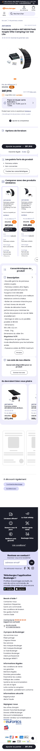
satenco (28, 111)
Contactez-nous (10, 602)
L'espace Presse (10, 640)
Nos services (8, 643)
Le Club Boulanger (10, 651)
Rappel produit (9, 697)
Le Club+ (19, 95)
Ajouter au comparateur (20, 121)
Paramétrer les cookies (12, 677)
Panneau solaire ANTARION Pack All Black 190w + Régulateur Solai (13, 408)
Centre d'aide (9, 614)
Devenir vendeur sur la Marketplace (17, 718)
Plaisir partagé (9, 638)
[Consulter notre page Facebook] (24, 569)
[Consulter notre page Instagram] (32, 569)
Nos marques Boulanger (13, 645)
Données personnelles (12, 674)
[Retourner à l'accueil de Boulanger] (9, 8)
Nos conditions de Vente (13, 667)
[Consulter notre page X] (28, 569)
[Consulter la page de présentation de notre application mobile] (9, 588)
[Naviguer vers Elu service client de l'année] (19, 728)
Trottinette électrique (14, 484)
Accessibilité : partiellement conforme (18, 690)
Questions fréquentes (12, 604)
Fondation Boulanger (12, 653)
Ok (32, 562)
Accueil (4, 21)
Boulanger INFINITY (11, 658)
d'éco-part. (33, 92)
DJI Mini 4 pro (11, 488)
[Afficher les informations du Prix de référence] (16, 84)
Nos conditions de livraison (14, 609)
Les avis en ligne (10, 685)
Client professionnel (11, 656)
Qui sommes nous (11, 635)
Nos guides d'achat (11, 612)
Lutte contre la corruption (14, 687)
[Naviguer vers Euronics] (19, 721)
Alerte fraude (9, 699)
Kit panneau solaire (16, 21)
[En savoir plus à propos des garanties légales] (28, 151)
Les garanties (9, 669)
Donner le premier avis (20, 38)
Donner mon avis (19, 373)
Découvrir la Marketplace (13, 715)
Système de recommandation (15, 682)
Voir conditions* (19, 545)
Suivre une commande (12, 607)
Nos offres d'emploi (11, 707)
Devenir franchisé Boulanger (14, 710)
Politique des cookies (12, 679)
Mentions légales (10, 672)
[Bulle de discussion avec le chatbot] (32, 738)
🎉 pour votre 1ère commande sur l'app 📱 (19, 2)
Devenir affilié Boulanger (13, 712)
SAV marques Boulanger (13, 648)
